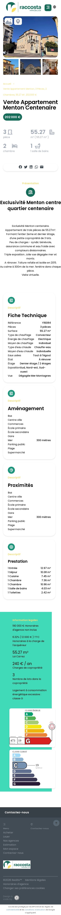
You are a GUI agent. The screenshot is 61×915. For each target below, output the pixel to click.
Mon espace (10, 849)
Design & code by (8, 898)
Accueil (7, 83)
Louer (6, 836)
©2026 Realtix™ (12, 880)
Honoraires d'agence (16, 884)
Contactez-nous (13, 853)
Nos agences (11, 840)
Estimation (9, 845)
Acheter (8, 832)
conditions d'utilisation (35, 909)
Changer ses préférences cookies (24, 888)
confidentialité (12, 909)
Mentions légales (35, 880)
